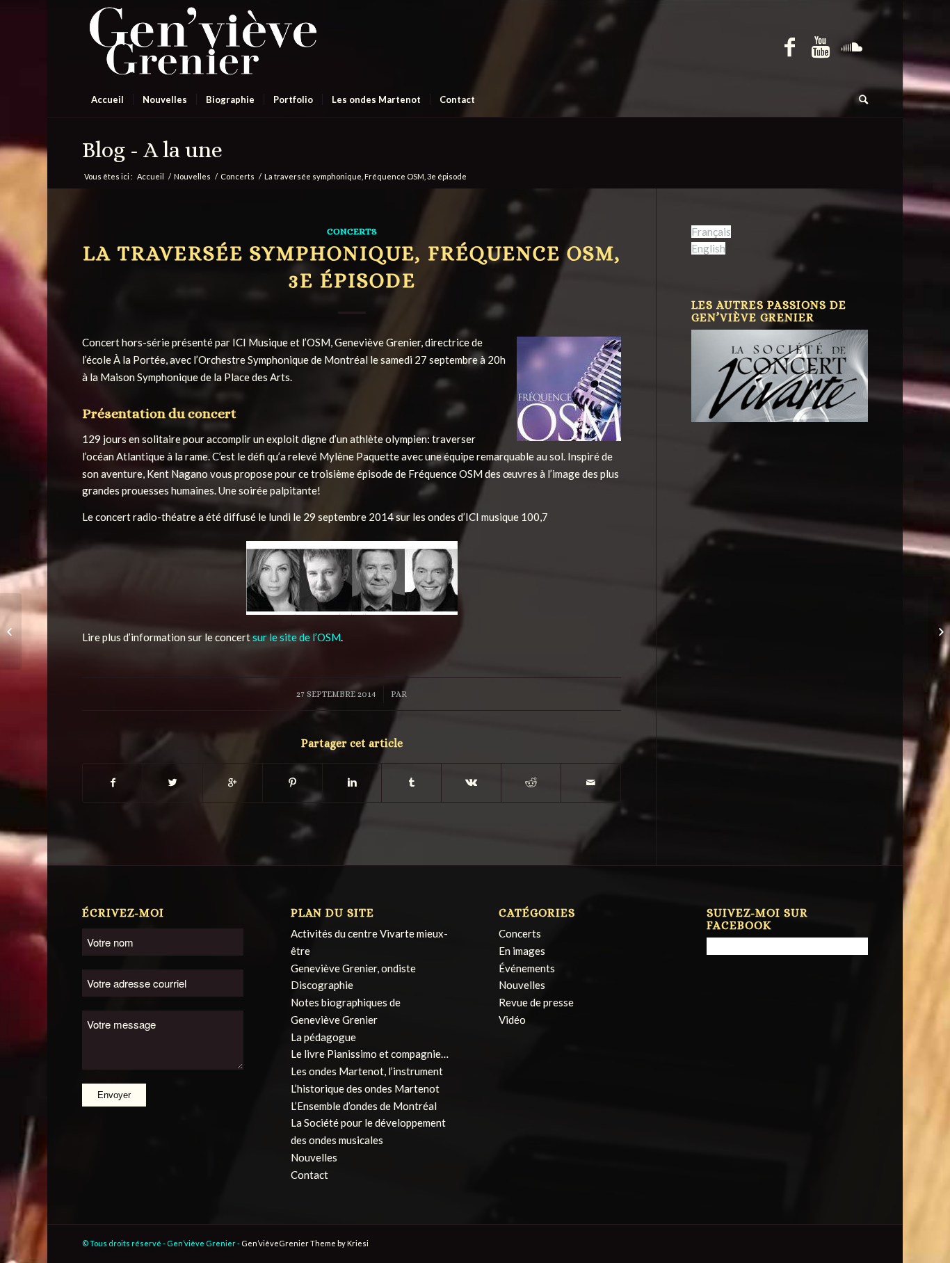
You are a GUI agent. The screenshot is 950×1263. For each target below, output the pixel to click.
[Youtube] (821, 46)
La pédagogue (323, 1037)
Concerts (237, 176)
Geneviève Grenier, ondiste (353, 968)
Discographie (322, 985)
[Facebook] (789, 46)
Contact (309, 1174)
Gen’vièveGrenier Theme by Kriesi (305, 1243)
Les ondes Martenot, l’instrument (367, 1071)
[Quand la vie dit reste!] (11, 631)
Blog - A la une (152, 149)
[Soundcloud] (852, 46)
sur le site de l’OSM (296, 637)
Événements (527, 968)
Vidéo (512, 1019)
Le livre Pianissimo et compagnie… (370, 1053)
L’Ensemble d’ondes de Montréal (364, 1106)
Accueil (150, 176)
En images (522, 950)
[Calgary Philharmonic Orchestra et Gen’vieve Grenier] (939, 631)
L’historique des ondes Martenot (365, 1088)
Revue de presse (536, 1002)
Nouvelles (192, 176)
